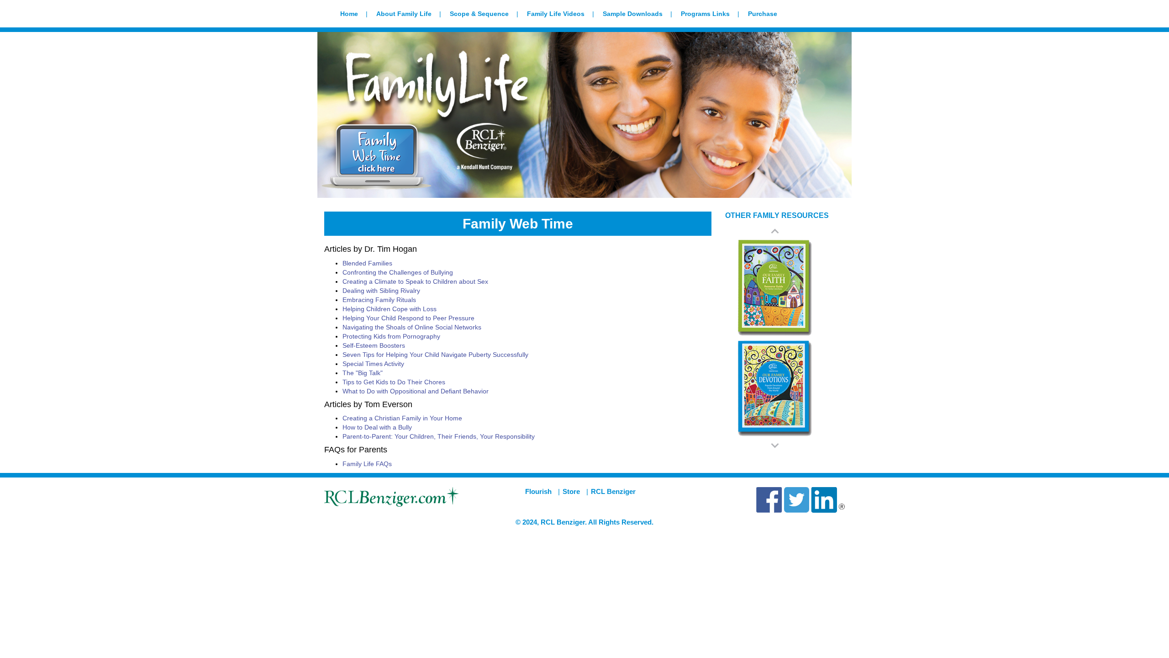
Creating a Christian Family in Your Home (402, 418)
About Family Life (404, 13)
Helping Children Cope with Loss (389, 309)
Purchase (762, 13)
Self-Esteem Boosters (373, 345)
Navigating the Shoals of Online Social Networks (411, 327)
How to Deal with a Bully (377, 427)
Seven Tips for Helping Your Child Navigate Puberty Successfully (435, 354)
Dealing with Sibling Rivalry (381, 290)
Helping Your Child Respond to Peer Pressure (408, 318)
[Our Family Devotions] (775, 388)
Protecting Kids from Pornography (391, 336)
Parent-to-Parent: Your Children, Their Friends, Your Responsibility (438, 436)
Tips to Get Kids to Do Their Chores (393, 382)
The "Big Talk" (362, 373)
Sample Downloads (633, 13)
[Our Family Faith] (775, 288)
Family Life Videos (555, 13)
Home (349, 13)
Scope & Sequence (479, 13)
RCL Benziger (613, 491)
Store (571, 491)
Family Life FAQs (367, 463)
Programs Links (705, 13)
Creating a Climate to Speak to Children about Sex (415, 281)
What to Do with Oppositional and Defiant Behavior (415, 391)
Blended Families (367, 263)
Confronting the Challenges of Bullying (397, 272)
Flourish (538, 491)
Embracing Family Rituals (379, 299)
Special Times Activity (373, 363)
